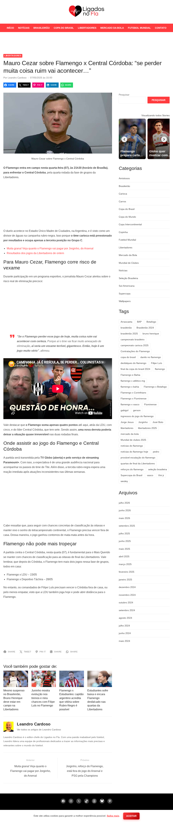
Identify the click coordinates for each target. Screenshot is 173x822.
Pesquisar (124, 94)
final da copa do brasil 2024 (135, 369)
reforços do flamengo (132, 469)
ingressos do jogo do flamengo (137, 416)
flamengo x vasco (130, 404)
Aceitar (131, 816)
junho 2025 (125, 541)
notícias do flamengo (132, 445)
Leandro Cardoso (17, 77)
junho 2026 (125, 510)
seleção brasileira (157, 469)
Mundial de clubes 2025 (133, 440)
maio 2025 (124, 548)
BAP (139, 321)
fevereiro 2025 (126, 571)
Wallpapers (125, 301)
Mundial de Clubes (129, 263)
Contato (160, 27)
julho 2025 (124, 533)
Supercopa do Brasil (131, 475)
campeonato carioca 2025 (135, 345)
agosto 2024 (125, 617)
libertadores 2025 (147, 428)
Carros (122, 201)
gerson (137, 410)
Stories (86, 36)
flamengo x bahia (130, 386)
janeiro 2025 (125, 579)
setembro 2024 (127, 610)
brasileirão (126, 327)
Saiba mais (113, 815)
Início (10, 27)
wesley (124, 481)
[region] (57, 204)
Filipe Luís (156, 363)
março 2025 (125, 564)
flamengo (160, 369)
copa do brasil (128, 357)
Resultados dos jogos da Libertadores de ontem (35, 253)
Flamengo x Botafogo (155, 386)
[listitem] (132, 139)
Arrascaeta (126, 321)
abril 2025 (124, 556)
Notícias (23, 27)
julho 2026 (124, 502)
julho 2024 (124, 625)
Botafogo (151, 321)
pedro (156, 451)
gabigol (124, 410)
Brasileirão (41, 27)
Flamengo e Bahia (130, 375)
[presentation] (124, 139)
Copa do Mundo (127, 216)
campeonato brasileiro (132, 339)
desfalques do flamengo (133, 363)
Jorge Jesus (127, 422)
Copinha (123, 232)
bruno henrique (151, 333)
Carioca (123, 193)
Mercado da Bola (112, 27)
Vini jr (161, 475)
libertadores (127, 428)
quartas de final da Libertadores (138, 463)
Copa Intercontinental (130, 224)
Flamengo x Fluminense (133, 398)
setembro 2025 (127, 525)
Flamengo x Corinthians (133, 392)
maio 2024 (124, 641)
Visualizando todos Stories (155, 115)
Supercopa (124, 293)
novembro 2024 (127, 595)
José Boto (158, 422)
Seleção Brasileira (128, 278)
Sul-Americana (126, 285)
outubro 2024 (126, 602)
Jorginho (143, 422)
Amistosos (124, 178)
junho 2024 (125, 633)
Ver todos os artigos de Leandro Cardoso (39, 729)
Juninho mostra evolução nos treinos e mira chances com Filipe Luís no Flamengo (43, 698)
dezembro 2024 (127, 587)
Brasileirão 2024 (145, 327)
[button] (167, 44)
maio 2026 (124, 518)
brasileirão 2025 (129, 333)
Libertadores (87, 27)
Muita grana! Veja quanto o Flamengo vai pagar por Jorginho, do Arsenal (50, 248)
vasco (150, 475)
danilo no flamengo (150, 357)
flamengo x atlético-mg (133, 380)
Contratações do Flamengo (135, 351)
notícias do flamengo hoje (134, 451)
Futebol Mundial (139, 27)
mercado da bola (130, 434)
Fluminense (150, 404)
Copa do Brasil (64, 27)
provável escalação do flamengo (138, 457)
